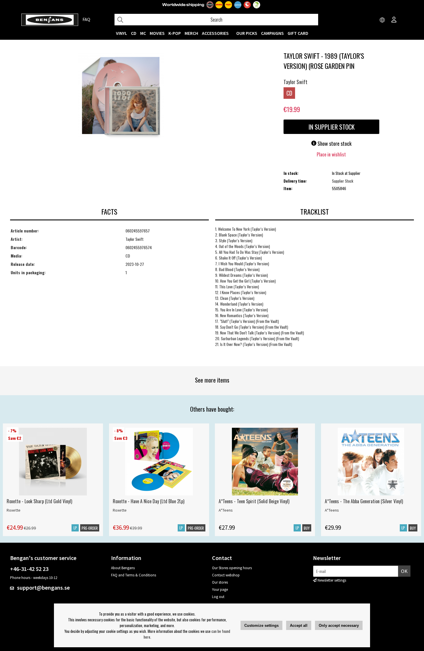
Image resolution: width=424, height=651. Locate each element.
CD (133, 33)
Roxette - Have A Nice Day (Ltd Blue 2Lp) (148, 501)
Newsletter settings (332, 580)
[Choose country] (382, 20)
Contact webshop (226, 575)
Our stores (220, 582)
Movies (157, 33)
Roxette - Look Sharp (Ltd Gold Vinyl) (39, 501)
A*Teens (226, 510)
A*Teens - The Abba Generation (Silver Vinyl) (364, 501)
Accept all (298, 625)
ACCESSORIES (215, 33)
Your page (220, 589)
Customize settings (261, 625)
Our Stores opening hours (232, 567)
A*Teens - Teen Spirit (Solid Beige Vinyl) (254, 501)
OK (404, 571)
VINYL (121, 33)
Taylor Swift (295, 82)
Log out (218, 596)
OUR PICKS (246, 33)
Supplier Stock (342, 181)
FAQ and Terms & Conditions (133, 575)
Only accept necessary (339, 625)
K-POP (174, 33)
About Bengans (123, 567)
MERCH (191, 33)
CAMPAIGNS (272, 33)
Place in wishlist (331, 154)
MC (143, 33)
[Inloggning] (394, 20)
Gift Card (298, 33)
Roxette (13, 510)
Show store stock (334, 143)
